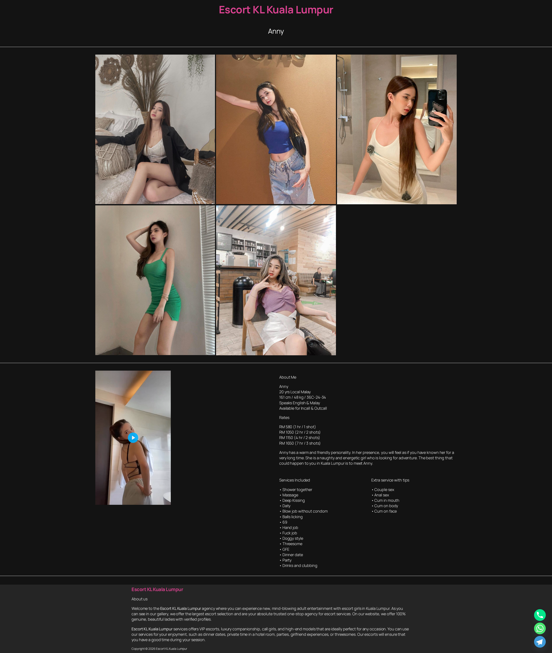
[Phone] (540, 615)
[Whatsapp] (540, 628)
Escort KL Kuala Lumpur (276, 9)
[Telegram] (540, 642)
